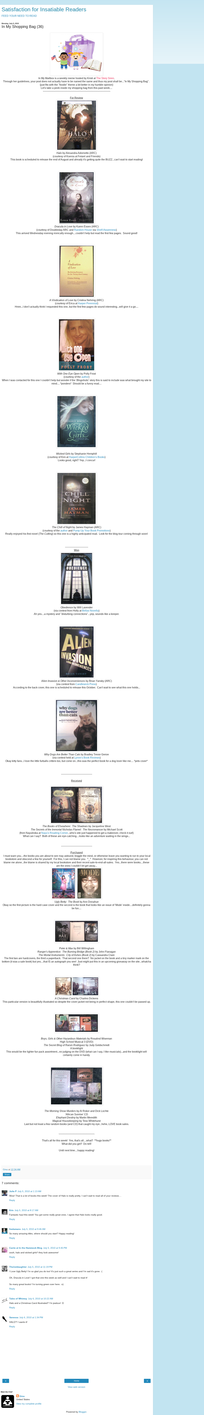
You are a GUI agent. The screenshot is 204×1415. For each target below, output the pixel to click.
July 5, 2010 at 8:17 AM (26, 1210)
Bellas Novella (90, 610)
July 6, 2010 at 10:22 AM (40, 1298)
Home (76, 1381)
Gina (22, 1396)
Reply (12, 1200)
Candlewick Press (85, 684)
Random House (83, 229)
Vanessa (13, 1317)
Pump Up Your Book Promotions (91, 530)
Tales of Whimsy (18, 1298)
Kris (11, 1210)
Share (7, 1174)
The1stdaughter (18, 1267)
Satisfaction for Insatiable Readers (44, 9)
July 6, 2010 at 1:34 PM (31, 1317)
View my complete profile (28, 1403)
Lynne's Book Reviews (87, 757)
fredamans (15, 1229)
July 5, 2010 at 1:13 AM (29, 1191)
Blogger (82, 1412)
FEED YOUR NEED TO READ (19, 16)
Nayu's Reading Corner (54, 833)
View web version (76, 1387)
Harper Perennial (87, 303)
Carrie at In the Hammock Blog (25, 1248)
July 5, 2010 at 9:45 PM (55, 1248)
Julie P (13, 1191)
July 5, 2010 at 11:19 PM (40, 1267)
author (85, 377)
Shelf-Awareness (106, 229)
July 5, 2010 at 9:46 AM (33, 1229)
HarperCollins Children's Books (87, 457)
